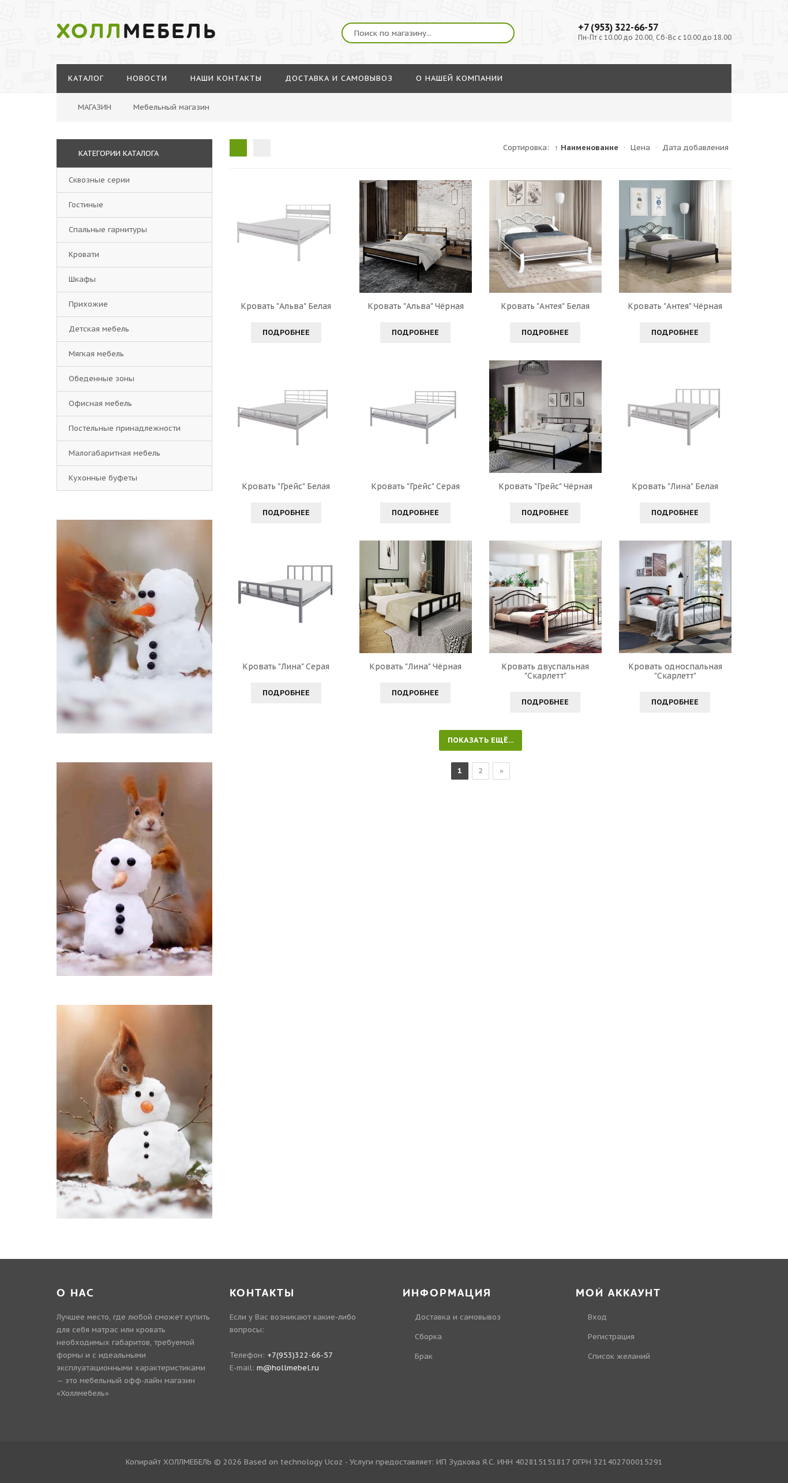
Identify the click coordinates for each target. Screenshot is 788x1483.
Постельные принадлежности (125, 428)
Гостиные (86, 205)
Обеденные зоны (101, 378)
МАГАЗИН (94, 107)
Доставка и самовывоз (458, 1317)
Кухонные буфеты (103, 478)
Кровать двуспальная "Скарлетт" (545, 671)
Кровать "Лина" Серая (285, 666)
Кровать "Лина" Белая (675, 486)
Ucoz (334, 1462)
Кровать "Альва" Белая (286, 306)
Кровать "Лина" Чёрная (415, 666)
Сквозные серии (99, 180)
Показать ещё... (480, 740)
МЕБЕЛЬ (137, 32)
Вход (597, 1317)
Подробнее (286, 332)
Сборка (428, 1337)
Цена (640, 147)
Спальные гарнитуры (108, 229)
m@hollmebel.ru (288, 1368)
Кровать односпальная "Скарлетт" (675, 671)
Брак (424, 1356)
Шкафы (82, 279)
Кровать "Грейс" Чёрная (545, 486)
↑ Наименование (586, 147)
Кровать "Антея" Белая (545, 306)
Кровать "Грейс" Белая (286, 486)
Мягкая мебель (96, 354)
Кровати (84, 254)
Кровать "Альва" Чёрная (415, 306)
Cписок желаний (619, 1356)
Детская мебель (99, 329)
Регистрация (611, 1337)
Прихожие (88, 304)
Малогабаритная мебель (114, 453)
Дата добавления (695, 147)
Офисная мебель (100, 403)
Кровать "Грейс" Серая (415, 486)
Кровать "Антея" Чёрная (675, 306)
